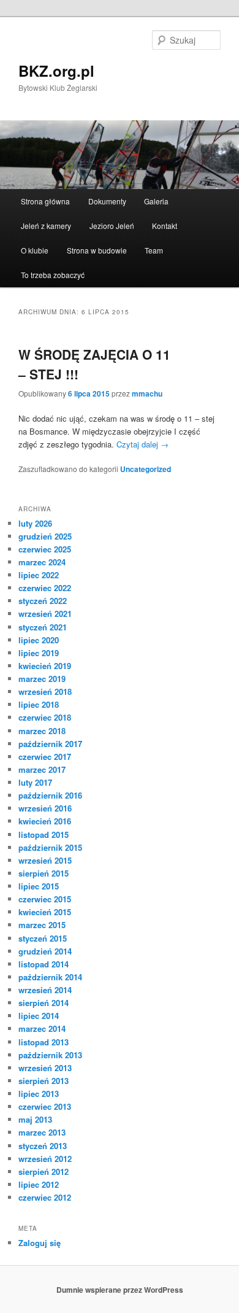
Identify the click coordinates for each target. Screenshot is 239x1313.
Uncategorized (145, 468)
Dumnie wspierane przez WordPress (119, 1289)
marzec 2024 (42, 562)
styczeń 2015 (42, 938)
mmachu (147, 393)
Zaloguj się (39, 1243)
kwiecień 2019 (44, 666)
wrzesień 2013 (45, 1068)
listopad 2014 (43, 964)
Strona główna (45, 201)
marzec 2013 (42, 1132)
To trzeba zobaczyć (53, 274)
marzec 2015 (42, 925)
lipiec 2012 (38, 1184)
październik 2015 (50, 847)
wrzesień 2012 (45, 1158)
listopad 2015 (43, 834)
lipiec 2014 (38, 1015)
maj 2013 (35, 1119)
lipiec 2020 (38, 640)
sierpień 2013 (43, 1080)
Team (154, 250)
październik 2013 (50, 1055)
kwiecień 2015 (44, 912)
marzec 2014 (42, 1028)
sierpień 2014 (43, 1003)
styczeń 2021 (42, 627)
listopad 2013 (43, 1042)
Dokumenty (107, 201)
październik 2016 (50, 795)
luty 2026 (35, 523)
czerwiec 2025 (44, 549)
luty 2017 (35, 782)
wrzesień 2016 (45, 808)
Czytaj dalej (142, 444)
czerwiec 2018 (44, 717)
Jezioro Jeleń (111, 225)
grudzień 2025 (45, 536)
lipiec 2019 (38, 653)
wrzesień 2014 (45, 990)
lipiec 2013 (38, 1093)
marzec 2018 (42, 731)
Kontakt (164, 225)
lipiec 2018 (38, 704)
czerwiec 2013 (44, 1106)
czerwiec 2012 (44, 1197)
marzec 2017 (42, 769)
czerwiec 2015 (44, 899)
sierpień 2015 (43, 873)
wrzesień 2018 (45, 691)
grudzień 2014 (45, 951)
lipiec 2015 (38, 886)
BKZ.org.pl (56, 70)
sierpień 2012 (43, 1171)
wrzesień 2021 (45, 613)
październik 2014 (50, 977)
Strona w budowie (97, 250)
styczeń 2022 (42, 600)
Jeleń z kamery (46, 225)
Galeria (156, 201)
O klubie (34, 250)
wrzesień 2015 (45, 860)
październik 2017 (50, 743)
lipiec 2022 (38, 575)
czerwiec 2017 (44, 756)
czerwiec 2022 (44, 588)
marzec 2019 (42, 678)
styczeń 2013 (42, 1146)
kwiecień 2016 (44, 821)
